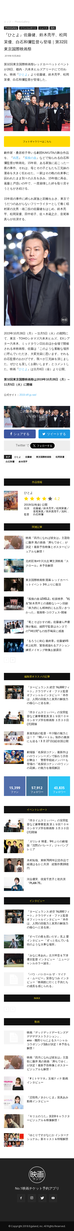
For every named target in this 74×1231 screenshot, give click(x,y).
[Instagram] (32, 1198)
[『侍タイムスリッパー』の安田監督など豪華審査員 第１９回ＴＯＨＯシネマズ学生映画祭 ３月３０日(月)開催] (14, 717)
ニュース (43, 28)
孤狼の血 (31, 157)
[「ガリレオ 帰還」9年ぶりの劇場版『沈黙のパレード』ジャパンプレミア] (14, 846)
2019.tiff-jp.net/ (28, 394)
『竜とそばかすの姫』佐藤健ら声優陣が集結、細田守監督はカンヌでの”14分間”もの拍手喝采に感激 (48, 626)
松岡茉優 (60, 456)
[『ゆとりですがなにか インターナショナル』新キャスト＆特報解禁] (14, 1140)
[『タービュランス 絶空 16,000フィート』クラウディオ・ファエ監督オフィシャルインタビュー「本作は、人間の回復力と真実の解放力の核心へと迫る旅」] (14, 692)
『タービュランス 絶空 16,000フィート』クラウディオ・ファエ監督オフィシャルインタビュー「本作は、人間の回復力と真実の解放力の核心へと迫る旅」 (48, 695)
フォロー (37, 777)
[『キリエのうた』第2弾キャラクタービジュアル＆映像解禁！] (14, 1121)
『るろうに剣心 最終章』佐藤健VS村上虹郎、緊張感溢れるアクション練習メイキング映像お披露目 (48, 645)
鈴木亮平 (23, 461)
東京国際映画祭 (43, 456)
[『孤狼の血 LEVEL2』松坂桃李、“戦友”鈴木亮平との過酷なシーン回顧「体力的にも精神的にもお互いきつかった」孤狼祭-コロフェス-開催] (14, 603)
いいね (14, 777)
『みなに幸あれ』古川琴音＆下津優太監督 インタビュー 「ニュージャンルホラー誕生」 (48, 959)
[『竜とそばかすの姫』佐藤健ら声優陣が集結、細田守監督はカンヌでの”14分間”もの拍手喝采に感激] (14, 626)
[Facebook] (21, 1198)
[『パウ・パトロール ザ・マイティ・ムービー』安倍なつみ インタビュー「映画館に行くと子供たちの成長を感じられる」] (14, 979)
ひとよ (23, 74)
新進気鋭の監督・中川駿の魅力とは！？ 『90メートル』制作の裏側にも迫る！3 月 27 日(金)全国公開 (48, 737)
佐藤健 (28, 456)
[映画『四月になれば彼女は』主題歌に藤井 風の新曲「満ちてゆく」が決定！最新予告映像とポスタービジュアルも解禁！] (14, 542)
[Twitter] (42, 1198)
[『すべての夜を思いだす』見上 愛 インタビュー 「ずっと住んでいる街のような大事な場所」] (14, 941)
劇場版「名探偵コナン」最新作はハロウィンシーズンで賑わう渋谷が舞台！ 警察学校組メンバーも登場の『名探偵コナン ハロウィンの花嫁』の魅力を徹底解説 (48, 760)
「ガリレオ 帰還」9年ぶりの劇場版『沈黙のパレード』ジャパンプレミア (47, 845)
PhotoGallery (22, 21)
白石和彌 (10, 461)
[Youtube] (53, 1198)
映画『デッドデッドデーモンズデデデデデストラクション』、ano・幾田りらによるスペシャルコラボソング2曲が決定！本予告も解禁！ (48, 1040)
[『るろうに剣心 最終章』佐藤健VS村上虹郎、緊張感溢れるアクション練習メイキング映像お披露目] (14, 645)
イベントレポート (28, 28)
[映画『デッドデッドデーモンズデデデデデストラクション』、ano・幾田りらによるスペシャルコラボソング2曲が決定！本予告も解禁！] (14, 1037)
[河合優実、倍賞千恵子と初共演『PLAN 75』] (14, 884)
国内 (53, 28)
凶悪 (16, 157)
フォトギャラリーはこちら (37, 141)
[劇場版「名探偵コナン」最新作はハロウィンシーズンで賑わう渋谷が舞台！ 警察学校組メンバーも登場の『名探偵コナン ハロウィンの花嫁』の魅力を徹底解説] (14, 757)
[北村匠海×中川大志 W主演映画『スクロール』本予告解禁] (14, 565)
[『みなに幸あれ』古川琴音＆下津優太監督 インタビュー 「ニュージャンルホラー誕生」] (14, 960)
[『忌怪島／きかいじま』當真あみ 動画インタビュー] (14, 1102)
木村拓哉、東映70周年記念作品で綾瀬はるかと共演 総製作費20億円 (48, 864)
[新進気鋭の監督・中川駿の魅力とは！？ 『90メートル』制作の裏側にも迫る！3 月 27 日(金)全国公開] (14, 738)
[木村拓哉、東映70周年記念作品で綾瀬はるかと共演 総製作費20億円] (14, 865)
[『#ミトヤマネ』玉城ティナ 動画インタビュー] (14, 1083)
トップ (7, 21)
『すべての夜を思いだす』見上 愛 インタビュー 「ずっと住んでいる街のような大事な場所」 (48, 940)
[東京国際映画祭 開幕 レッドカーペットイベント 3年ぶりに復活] (14, 584)
